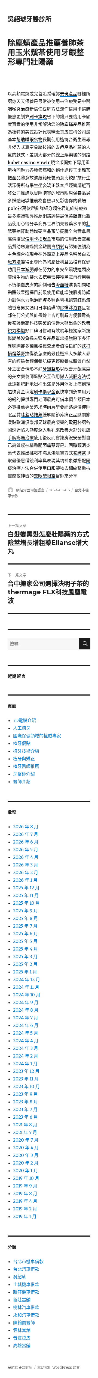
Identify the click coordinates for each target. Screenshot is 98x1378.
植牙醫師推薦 (26, 766)
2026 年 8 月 (25, 826)
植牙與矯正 (24, 758)
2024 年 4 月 (25, 1040)
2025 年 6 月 (25, 933)
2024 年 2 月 (25, 1056)
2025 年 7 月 (25, 926)
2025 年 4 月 (25, 949)
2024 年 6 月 (25, 1025)
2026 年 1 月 (25, 880)
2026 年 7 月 (25, 834)
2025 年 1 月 (25, 972)
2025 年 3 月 (25, 956)
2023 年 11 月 (26, 1079)
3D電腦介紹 (24, 720)
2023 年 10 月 (26, 1086)
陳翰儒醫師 (24, 1322)
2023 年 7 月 (25, 1109)
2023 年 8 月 (25, 1101)
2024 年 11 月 (26, 987)
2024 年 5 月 (25, 1033)
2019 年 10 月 (26, 1178)
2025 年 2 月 (25, 964)
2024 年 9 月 (25, 1002)
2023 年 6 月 (25, 1117)
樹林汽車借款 (26, 1307)
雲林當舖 (21, 1330)
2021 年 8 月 (25, 1124)
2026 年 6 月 (25, 842)
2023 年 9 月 (25, 1094)
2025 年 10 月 (26, 903)
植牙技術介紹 (26, 751)
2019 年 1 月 (24, 1216)
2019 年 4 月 (25, 1201)
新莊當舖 (21, 1299)
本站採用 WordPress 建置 (58, 1367)
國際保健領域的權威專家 (37, 735)
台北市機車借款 (28, 1261)
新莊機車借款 (26, 1292)
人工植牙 (21, 728)
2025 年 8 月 (25, 918)
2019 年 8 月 (25, 1193)
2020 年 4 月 (26, 1147)
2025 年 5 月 (25, 941)
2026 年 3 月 (25, 865)
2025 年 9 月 (25, 910)
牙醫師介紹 (24, 774)
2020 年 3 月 (25, 1155)
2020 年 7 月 (25, 1140)
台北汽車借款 (26, 1269)
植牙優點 (21, 743)
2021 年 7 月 (25, 1132)
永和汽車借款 (26, 1315)
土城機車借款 (26, 1284)
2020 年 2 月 (25, 1163)
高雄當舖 (21, 1345)
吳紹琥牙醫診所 (29, 19)
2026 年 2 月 (25, 872)
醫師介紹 (21, 781)
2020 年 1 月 (25, 1170)
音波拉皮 (21, 1338)
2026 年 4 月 (25, 857)
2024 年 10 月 (26, 994)
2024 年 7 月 (25, 1017)
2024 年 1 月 (25, 1063)
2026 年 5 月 (25, 849)
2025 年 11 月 (26, 895)
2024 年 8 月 (25, 1010)
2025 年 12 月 (26, 887)
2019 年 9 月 (25, 1186)
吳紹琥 (19, 1276)
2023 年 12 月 (26, 1071)
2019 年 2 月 (25, 1208)
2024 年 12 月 (26, 979)
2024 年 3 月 (25, 1048)
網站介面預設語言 (30, 490)
